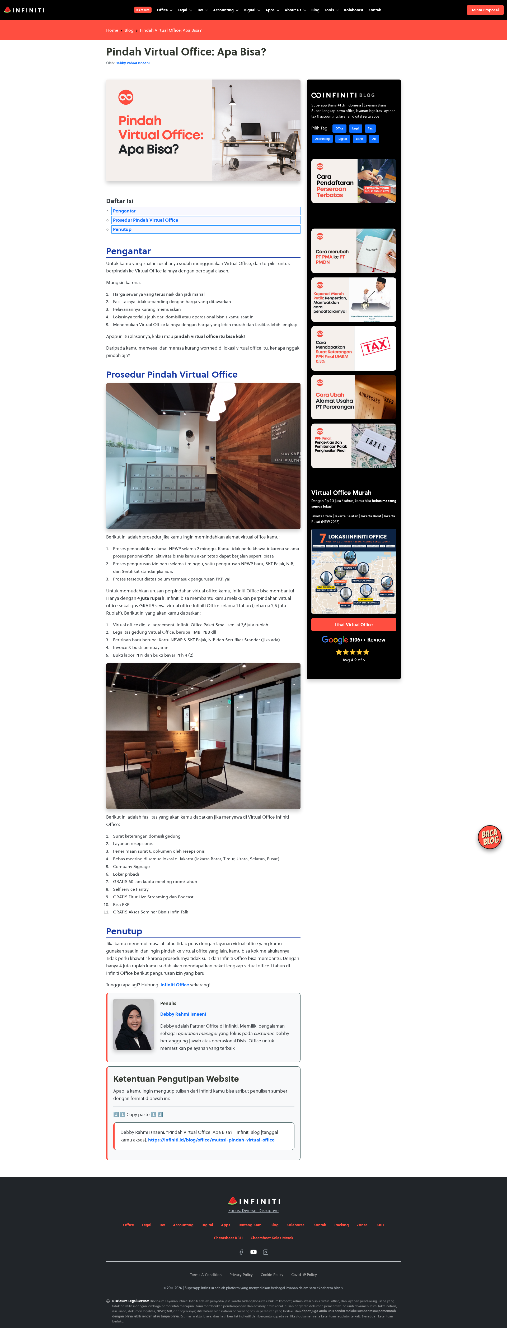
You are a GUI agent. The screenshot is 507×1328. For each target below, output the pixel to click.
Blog (315, 10)
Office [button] (163, 10)
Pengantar (124, 211)
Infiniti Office (175, 985)
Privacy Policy (241, 1274)
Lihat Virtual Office (354, 625)
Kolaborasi (353, 10)
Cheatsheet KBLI (228, 1238)
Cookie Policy (272, 1274)
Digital (343, 139)
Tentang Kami (250, 1225)
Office (339, 128)
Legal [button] (183, 10)
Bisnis (359, 139)
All (374, 139)
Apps (225, 1225)
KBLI (380, 1225)
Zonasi (363, 1225)
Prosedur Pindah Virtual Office (145, 220)
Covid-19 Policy (304, 1274)
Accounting (322, 139)
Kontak (374, 10)
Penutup (122, 229)
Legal (355, 128)
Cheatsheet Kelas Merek (272, 1238)
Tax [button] (200, 10)
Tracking (341, 1225)
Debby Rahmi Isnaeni (183, 1014)
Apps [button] (270, 10)
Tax (370, 128)
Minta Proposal (485, 10)
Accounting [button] (224, 10)
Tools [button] (330, 10)
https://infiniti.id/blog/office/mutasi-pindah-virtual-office (211, 1140)
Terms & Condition (206, 1274)
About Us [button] (293, 10)
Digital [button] (250, 10)
